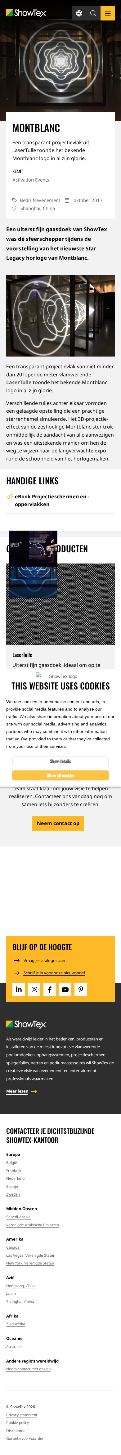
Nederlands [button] (79, 13)
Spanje (12, 1186)
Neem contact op (58, 823)
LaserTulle (19, 382)
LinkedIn (18, 989)
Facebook (49, 989)
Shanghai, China (20, 1301)
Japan (11, 1293)
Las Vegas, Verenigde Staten (30, 1255)
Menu (108, 13)
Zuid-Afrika (15, 1324)
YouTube (65, 989)
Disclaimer (15, 1430)
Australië (14, 1346)
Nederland (15, 1178)
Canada (13, 1247)
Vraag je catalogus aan (44, 960)
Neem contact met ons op (28, 1369)
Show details (60, 761)
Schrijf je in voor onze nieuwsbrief (54, 973)
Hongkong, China (21, 1285)
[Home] (26, 13)
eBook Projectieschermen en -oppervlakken (52, 500)
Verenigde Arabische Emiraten (32, 1225)
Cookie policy (17, 1422)
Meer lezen (17, 1091)
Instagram (34, 989)
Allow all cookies (60, 775)
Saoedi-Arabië (18, 1216)
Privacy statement (21, 1414)
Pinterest (80, 989)
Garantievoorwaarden (25, 1438)
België (11, 1162)
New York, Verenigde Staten (30, 1263)
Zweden (13, 1194)
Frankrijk (13, 1170)
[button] (93, 13)
